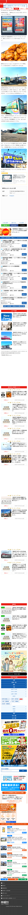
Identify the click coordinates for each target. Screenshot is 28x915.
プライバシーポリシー (6, 895)
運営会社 (3, 885)
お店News (22, 8)
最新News (7, 8)
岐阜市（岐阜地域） (17, 698)
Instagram (12, 195)
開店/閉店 (16, 8)
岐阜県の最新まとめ (6, 698)
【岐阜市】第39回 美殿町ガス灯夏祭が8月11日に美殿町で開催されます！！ (19, 499)
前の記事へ (6, 222)
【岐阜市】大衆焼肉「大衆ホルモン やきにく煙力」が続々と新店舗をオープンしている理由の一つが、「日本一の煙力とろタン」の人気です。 (19, 459)
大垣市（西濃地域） (6, 701)
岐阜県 (19, 10)
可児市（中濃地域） (15, 701)
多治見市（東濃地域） (6, 703)
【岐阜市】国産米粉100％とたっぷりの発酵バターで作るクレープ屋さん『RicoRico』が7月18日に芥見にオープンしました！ (19, 407)
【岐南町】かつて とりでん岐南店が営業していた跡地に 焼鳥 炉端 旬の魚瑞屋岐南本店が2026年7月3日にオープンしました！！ (19, 567)
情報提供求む (4, 888)
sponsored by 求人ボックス (22, 237)
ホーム (3, 883)
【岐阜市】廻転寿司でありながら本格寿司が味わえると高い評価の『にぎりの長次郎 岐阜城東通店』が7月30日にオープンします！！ (19, 420)
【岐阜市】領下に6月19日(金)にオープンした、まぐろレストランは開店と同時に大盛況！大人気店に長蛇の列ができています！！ (19, 554)
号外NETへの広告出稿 (6, 890)
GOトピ (2, 8)
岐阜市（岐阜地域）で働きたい (9, 237)
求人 (12, 8)
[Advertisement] (14, 371)
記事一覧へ (14, 222)
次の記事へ (22, 222)
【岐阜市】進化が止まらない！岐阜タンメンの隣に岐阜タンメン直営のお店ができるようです (19, 445)
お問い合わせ (4, 893)
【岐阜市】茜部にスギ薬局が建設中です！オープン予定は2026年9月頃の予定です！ (19, 432)
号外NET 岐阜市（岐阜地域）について (9, 898)
